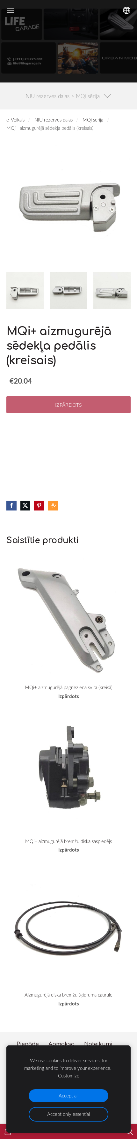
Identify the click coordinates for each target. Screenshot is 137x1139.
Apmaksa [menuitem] (61, 1044)
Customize (68, 1075)
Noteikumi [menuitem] (98, 1044)
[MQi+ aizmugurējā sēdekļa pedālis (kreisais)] (25, 290)
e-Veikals (15, 119)
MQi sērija (93, 119)
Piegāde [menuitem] (28, 1044)
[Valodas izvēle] (126, 10)
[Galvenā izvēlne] (10, 10)
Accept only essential (68, 1114)
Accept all (68, 1095)
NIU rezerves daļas (53, 119)
